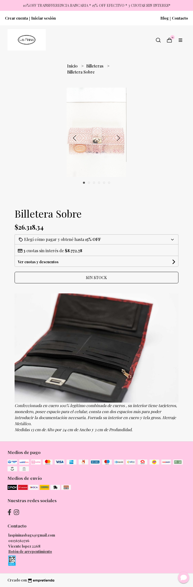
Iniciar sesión (43, 18)
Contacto (180, 18)
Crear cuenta (16, 18)
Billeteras (95, 66)
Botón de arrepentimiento (30, 551)
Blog (164, 18)
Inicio (73, 66)
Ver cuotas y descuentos (38, 261)
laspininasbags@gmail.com (31, 535)
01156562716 (18, 540)
